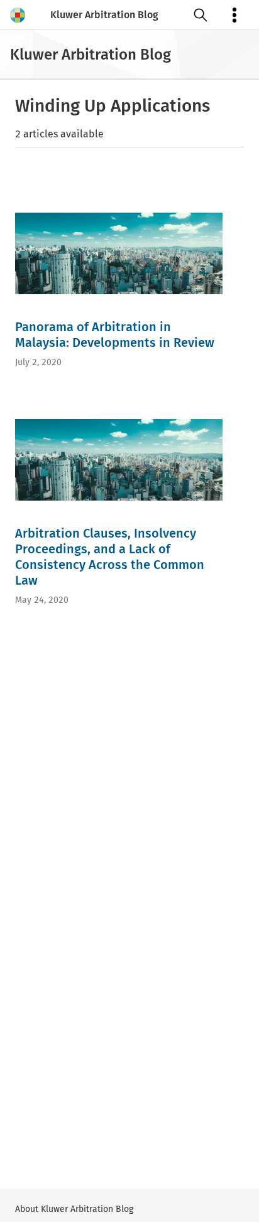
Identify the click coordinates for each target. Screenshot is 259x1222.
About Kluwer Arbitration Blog (74, 1209)
